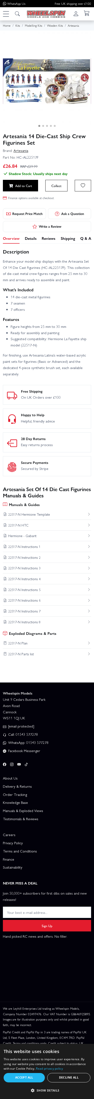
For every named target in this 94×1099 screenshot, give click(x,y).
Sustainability (12, 867)
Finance (8, 859)
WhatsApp (16, 3)
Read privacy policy (49, 1068)
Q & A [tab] (85, 238)
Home (7, 25)
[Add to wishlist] (83, 185)
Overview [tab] (11, 238)
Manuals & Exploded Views (23, 810)
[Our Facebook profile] (4, 763)
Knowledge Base (15, 802)
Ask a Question (72, 213)
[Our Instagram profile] (11, 763)
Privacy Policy (13, 842)
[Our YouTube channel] (19, 763)
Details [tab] (31, 238)
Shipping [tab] (68, 238)
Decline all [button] (69, 1077)
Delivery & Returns (17, 786)
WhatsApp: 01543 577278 (27, 742)
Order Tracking (15, 794)
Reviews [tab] (48, 238)
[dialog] (47, 1071)
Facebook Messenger (23, 750)
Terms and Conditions (20, 851)
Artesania (20, 150)
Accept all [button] (24, 1077)
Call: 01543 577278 (22, 734)
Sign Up (47, 925)
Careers (9, 834)
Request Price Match (27, 213)
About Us (10, 778)
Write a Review (50, 226)
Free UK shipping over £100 (73, 3)
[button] (6, 14)
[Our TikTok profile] (26, 763)
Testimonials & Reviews (20, 818)
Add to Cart (23, 185)
